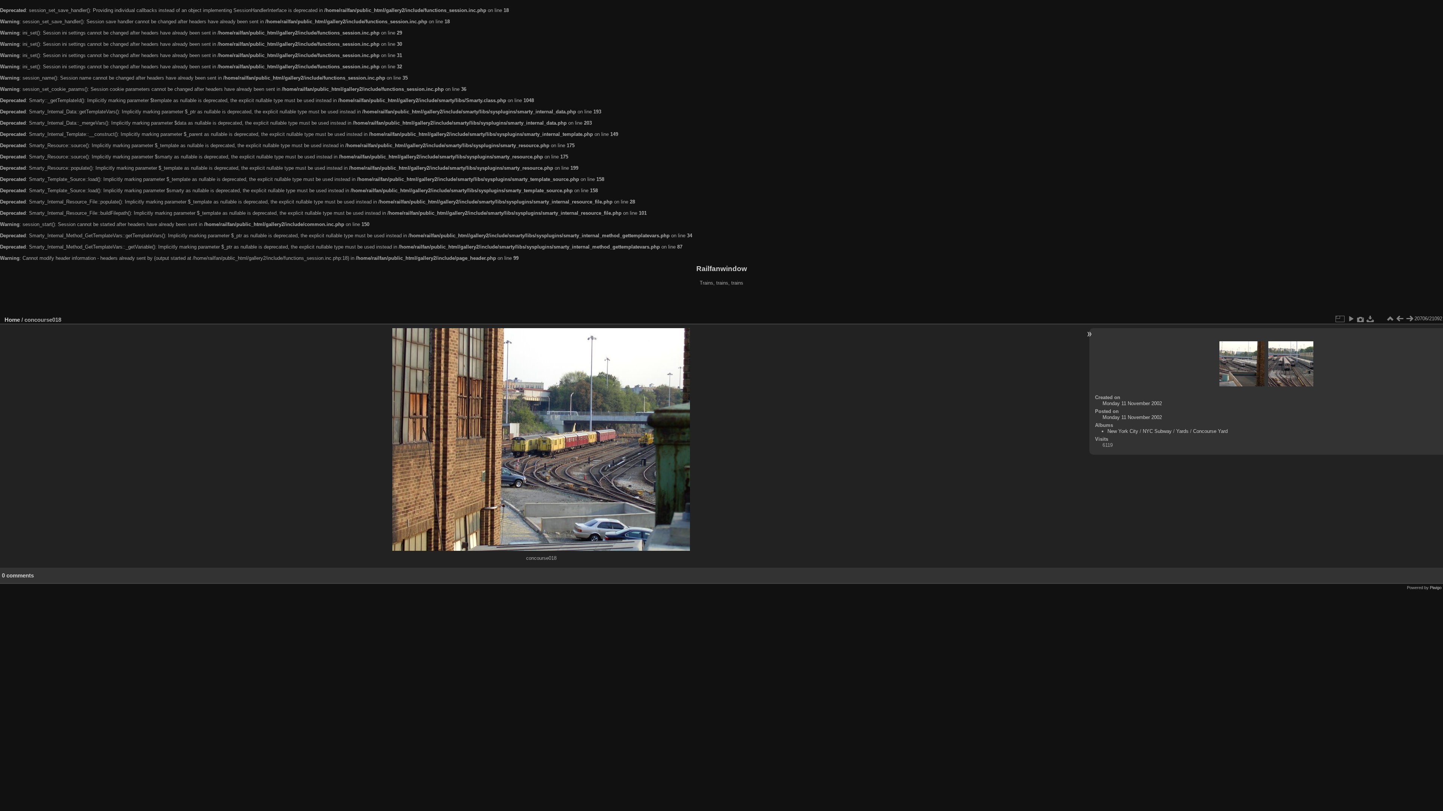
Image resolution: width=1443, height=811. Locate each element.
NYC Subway (1157, 431)
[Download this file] (1370, 319)
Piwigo (1435, 587)
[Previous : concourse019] (1400, 319)
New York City (1122, 431)
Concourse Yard (1210, 431)
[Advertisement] (721, 302)
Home (12, 320)
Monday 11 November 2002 (1132, 403)
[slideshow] (1351, 319)
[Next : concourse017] (1409, 319)
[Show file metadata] (1361, 319)
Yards (1182, 431)
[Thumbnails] (1390, 319)
